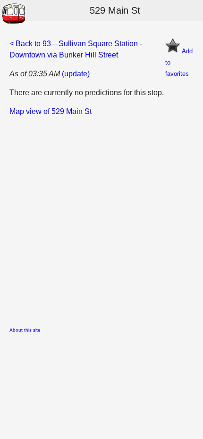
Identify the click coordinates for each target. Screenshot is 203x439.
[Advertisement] (101, 218)
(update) (76, 74)
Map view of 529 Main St (50, 111)
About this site (25, 330)
